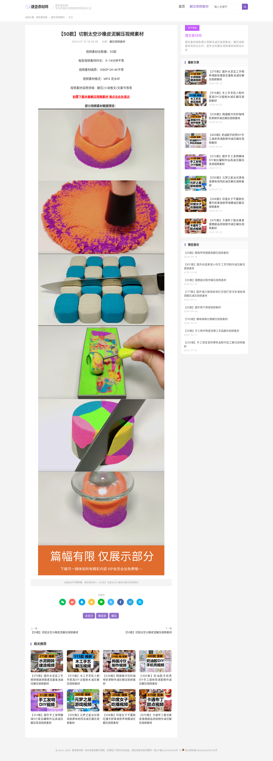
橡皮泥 (102, 615)
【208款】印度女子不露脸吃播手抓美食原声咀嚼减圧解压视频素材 (119, 718)
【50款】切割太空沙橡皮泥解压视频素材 (101, 34)
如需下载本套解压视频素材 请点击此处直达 (101, 97)
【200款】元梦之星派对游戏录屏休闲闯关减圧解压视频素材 (83, 718)
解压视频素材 (199, 6)
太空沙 (89, 615)
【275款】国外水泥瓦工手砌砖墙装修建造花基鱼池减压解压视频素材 (47, 679)
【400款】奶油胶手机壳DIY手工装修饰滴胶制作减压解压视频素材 (155, 679)
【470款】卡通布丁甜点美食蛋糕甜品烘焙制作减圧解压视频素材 (155, 718)
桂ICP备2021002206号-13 (167, 750)
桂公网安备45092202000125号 (200, 750)
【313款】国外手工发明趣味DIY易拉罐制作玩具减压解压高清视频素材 (47, 718)
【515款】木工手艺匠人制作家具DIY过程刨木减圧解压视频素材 (83, 679)
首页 (182, 6)
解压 (114, 615)
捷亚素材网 (38, 7)
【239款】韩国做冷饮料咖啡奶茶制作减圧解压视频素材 (119, 679)
